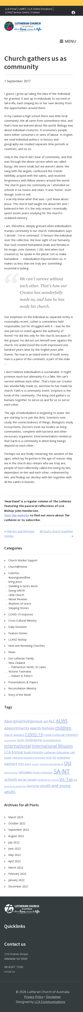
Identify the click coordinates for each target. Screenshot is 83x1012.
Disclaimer (53, 997)
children (63, 728)
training (54, 780)
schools (10, 779)
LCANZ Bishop (17, 639)
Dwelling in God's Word (22, 586)
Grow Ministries (52, 740)
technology (44, 779)
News (11, 652)
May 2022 (14, 855)
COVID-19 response (20, 614)
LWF (72, 752)
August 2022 (16, 836)
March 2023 (15, 817)
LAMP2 (22, 9)
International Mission (52, 746)
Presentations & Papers (23, 682)
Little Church (16, 595)
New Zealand (16, 663)
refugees (25, 772)
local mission (33, 752)
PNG (21, 764)
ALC (52, 721)
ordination (63, 757)
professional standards (51, 764)
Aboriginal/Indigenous (23, 721)
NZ (54, 757)
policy (28, 764)
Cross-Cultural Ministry (22, 620)
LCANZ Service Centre (17, 12)
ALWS (62, 721)
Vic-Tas (66, 779)
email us (9, 971)
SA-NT (62, 771)
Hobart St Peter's (22, 676)
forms (21, 740)
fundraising (33, 740)
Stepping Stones (18, 608)
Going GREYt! (16, 590)
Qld (67, 763)
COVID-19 (34, 734)
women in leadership (15, 786)
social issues (27, 779)
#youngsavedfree (19, 577)
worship (33, 786)
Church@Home (17, 566)
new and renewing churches (28, 757)
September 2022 (18, 829)
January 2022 (16, 880)
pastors (10, 763)
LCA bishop (13, 752)
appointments (16, 728)
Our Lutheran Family (21, 658)
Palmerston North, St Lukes (28, 667)
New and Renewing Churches (26, 645)
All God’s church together (56, 531)
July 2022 (13, 842)
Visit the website (16, 515)
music (8, 757)
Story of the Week (19, 695)
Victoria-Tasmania (19, 671)
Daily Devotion (17, 627)
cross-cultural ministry (61, 734)
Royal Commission (43, 772)
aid (45, 721)
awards (35, 728)
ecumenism (10, 740)
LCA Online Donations (40, 9)
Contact (35, 12)
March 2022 (15, 867)
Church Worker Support (22, 560)
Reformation (11, 772)
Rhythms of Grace (19, 603)
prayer (35, 764)
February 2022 (17, 874)
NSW (49, 757)
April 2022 (14, 861)
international (17, 746)
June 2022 (14, 848)
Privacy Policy (33, 997)
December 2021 (18, 886)
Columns (13, 573)
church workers (14, 735)
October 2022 (16, 823)
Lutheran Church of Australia (23, 28)
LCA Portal (11, 9)
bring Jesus (15, 581)
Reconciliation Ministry (22, 688)
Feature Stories (17, 633)
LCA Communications (50, 1002)
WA (75, 779)
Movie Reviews (17, 599)
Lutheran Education (56, 752)
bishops (48, 728)
